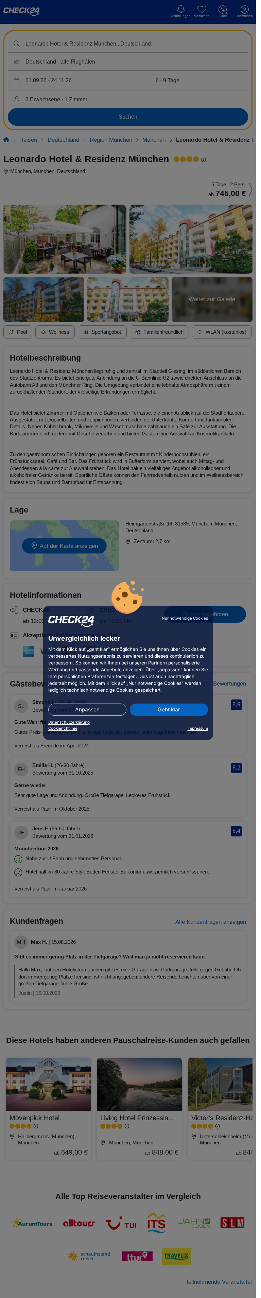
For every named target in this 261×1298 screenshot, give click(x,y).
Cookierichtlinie (62, 728)
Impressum (198, 728)
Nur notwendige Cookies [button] (185, 618)
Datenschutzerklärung (69, 722)
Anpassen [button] (87, 709)
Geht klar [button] (169, 709)
